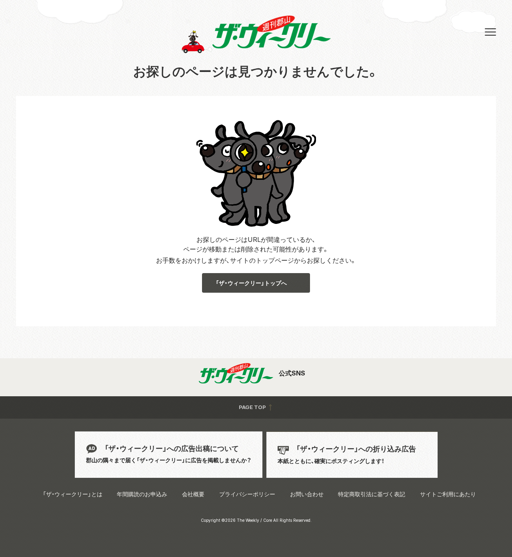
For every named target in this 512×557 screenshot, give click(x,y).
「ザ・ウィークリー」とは (72, 494)
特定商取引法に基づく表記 (371, 494)
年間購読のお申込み (142, 494)
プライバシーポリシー (247, 494)
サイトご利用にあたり (448, 494)
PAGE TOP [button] (253, 407)
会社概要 (193, 494)
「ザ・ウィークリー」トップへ (251, 282)
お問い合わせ (307, 494)
